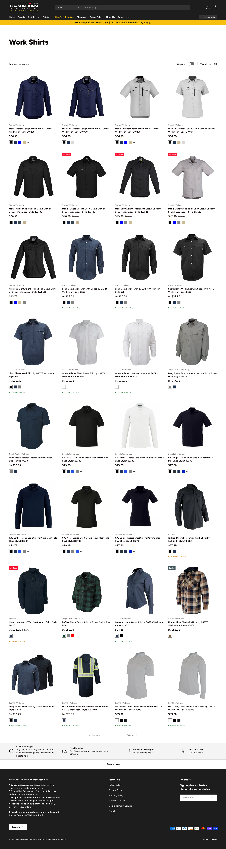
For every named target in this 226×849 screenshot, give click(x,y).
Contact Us (123, 17)
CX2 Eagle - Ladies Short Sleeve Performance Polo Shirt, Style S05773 (137, 539)
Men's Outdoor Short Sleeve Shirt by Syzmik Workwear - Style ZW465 (137, 130)
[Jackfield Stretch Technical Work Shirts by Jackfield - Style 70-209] (192, 506)
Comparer (181, 64)
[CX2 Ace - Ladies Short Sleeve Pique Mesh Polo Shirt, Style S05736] (86, 506)
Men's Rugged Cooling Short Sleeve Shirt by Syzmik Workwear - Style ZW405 (83, 210)
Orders (205, 839)
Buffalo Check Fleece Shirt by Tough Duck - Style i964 (86, 624)
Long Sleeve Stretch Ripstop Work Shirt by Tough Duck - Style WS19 (192, 375)
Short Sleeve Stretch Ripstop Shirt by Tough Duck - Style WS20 (30, 459)
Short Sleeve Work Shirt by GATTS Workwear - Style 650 (32, 375)
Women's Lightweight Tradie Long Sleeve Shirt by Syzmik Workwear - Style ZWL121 (32, 290)
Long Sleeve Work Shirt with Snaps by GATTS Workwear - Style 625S (85, 290)
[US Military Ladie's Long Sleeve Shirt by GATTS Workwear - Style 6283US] (192, 675)
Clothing (32, 17)
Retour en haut (113, 764)
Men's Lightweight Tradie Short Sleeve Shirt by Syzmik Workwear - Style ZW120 (191, 210)
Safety (46, 17)
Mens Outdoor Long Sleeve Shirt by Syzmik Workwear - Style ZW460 (30, 130)
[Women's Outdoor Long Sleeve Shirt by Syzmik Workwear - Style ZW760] (86, 97)
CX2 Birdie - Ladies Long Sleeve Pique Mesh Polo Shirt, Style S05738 (139, 459)
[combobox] (122, 7)
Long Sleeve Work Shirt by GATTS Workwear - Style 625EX (32, 708)
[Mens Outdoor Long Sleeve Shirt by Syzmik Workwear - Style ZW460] (33, 97)
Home (12, 17)
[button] (215, 7)
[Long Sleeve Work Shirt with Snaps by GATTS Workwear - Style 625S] (86, 257)
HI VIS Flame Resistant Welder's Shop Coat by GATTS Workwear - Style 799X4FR (85, 708)
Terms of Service (117, 800)
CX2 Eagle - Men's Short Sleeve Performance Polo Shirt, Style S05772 (190, 459)
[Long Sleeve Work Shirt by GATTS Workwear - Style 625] (139, 257)
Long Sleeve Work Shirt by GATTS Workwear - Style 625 (138, 290)
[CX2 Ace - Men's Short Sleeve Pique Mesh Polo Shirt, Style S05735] (86, 426)
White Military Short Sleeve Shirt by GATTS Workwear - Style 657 (83, 375)
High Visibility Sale (64, 17)
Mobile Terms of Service (120, 805)
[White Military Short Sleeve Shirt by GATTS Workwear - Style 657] (86, 341)
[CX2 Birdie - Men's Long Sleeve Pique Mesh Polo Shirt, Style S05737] (33, 506)
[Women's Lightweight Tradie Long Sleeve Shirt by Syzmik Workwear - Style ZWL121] (33, 257)
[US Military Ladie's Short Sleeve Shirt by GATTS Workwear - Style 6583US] (139, 675)
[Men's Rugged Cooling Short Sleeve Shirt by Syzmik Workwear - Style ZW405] (86, 177)
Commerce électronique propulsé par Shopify (49, 839)
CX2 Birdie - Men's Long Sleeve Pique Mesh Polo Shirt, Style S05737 (33, 539)
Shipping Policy (116, 795)
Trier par (13, 64)
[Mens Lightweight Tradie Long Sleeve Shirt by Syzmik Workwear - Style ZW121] (139, 177)
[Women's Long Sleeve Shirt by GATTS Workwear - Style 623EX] (139, 590)
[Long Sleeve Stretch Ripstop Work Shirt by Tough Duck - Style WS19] (192, 341)
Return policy (115, 785)
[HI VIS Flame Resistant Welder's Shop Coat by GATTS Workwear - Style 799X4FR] (86, 675)
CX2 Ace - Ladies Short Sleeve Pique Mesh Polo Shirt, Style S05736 (85, 539)
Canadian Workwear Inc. (23, 839)
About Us (110, 17)
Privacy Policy (115, 790)
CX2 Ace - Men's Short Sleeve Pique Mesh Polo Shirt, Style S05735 (85, 459)
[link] (95, 735)
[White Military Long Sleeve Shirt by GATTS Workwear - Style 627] (139, 341)
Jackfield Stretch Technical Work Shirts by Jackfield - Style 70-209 (189, 539)
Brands (21, 17)
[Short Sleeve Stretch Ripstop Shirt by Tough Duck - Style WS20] (33, 426)
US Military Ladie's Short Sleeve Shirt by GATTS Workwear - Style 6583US (138, 708)
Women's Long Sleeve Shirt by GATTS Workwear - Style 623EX (139, 624)
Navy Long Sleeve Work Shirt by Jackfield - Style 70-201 (33, 624)
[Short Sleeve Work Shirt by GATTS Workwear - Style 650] (33, 341)
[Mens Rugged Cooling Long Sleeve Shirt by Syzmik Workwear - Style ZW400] (33, 177)
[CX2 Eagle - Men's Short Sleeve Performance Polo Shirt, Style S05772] (192, 426)
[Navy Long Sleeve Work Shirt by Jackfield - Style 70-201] (33, 590)
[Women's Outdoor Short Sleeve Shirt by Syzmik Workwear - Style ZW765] (192, 97)
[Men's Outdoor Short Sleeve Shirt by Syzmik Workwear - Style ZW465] (139, 97)
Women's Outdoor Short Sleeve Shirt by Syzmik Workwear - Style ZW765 (191, 130)
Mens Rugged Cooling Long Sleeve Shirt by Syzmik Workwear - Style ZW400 (30, 210)
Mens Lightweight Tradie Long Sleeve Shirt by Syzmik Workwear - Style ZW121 (138, 210)
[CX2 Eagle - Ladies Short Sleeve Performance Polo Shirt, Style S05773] (139, 506)
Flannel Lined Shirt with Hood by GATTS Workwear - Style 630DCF (188, 624)
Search (112, 811)
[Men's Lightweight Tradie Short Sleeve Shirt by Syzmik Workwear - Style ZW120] (192, 177)
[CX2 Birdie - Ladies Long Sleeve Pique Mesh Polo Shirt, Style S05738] (139, 426)
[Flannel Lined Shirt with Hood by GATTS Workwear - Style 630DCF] (192, 590)
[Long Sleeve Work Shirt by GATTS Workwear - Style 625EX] (33, 675)
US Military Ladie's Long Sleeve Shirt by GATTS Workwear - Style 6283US (191, 708)
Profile (214, 839)
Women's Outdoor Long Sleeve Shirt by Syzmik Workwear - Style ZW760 (85, 130)
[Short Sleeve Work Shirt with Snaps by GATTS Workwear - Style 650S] (192, 257)
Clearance (82, 17)
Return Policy (96, 17)
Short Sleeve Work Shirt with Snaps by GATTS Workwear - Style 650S (191, 290)
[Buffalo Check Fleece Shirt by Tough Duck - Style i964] (86, 590)
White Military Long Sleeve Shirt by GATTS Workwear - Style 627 (136, 375)
